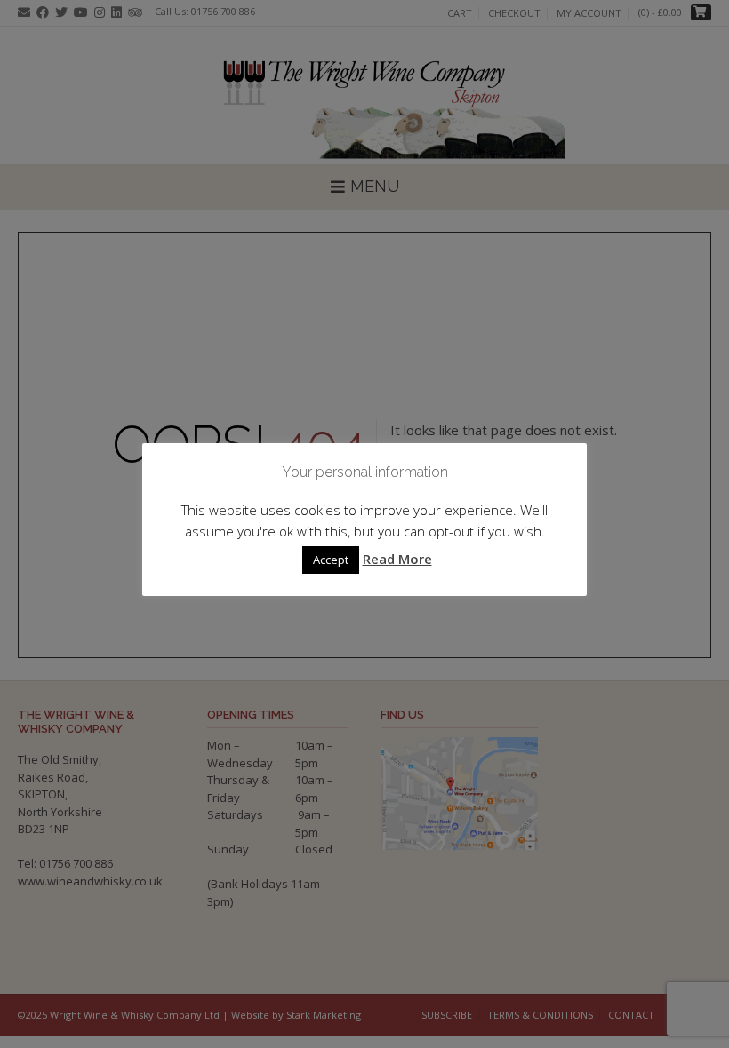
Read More (397, 559)
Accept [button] (330, 560)
